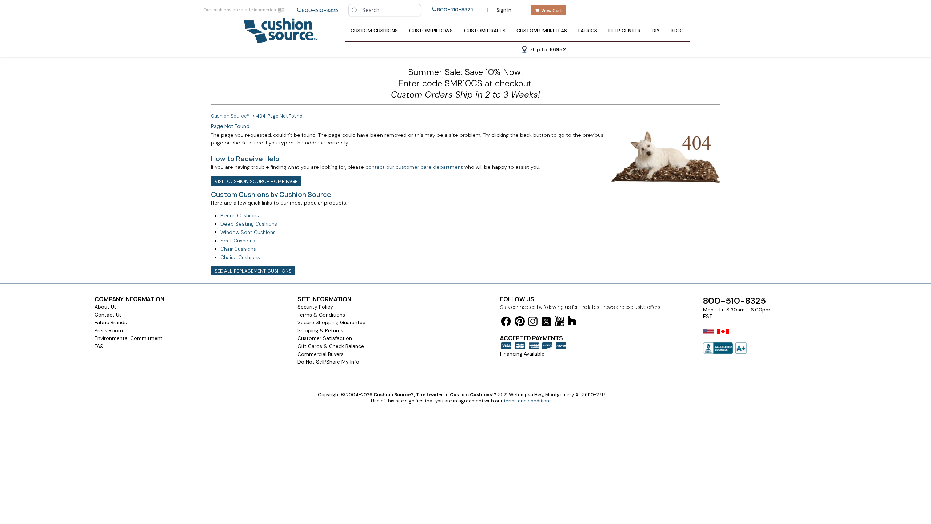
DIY (656, 30)
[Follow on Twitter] (546, 323)
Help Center (624, 30)
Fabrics (587, 30)
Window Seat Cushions (248, 232)
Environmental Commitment (129, 338)
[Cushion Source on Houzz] (572, 322)
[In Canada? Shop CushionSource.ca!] (723, 336)
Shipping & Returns (320, 330)
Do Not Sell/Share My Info (328, 361)
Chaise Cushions (240, 257)
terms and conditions (528, 401)
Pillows (431, 30)
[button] (543, 50)
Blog (677, 30)
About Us (106, 306)
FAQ (99, 346)
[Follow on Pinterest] (520, 322)
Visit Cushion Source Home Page (256, 181)
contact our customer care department (414, 167)
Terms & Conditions (321, 314)
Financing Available (522, 353)
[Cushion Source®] (280, 40)
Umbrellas (541, 30)
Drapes (485, 30)
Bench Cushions (239, 215)
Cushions (374, 30)
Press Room (109, 330)
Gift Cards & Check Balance (330, 346)
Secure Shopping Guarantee (331, 322)
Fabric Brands (111, 322)
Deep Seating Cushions (248, 224)
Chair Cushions (238, 249)
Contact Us (108, 314)
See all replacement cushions (253, 271)
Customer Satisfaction (324, 338)
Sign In (503, 10)
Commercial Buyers (320, 354)
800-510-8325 (320, 10)
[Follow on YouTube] (560, 322)
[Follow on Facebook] (506, 322)
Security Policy (315, 306)
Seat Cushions (237, 240)
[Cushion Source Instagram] (533, 322)
